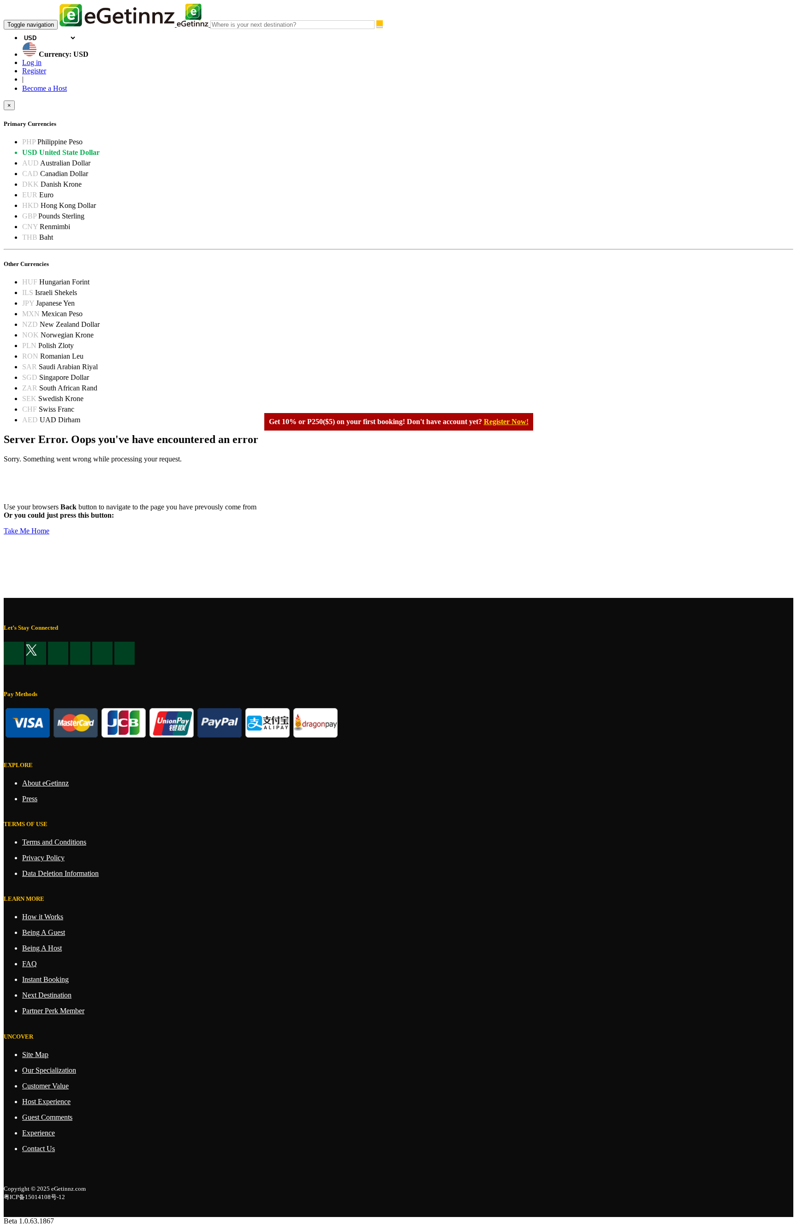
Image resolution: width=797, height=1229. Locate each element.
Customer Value (45, 1086)
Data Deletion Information (60, 873)
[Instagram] (124, 653)
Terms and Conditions (54, 842)
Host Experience (46, 1101)
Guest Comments (47, 1117)
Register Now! (506, 421)
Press (29, 799)
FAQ (29, 964)
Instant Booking (45, 979)
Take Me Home (26, 531)
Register (34, 71)
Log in (32, 62)
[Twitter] (36, 653)
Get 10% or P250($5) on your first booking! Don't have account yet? (375, 421)
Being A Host (42, 948)
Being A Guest (43, 932)
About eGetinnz (45, 783)
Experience (38, 1133)
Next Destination (46, 995)
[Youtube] (102, 653)
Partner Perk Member (53, 1011)
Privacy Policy (43, 858)
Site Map (35, 1054)
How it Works (42, 917)
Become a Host (44, 88)
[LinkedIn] (58, 653)
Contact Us (38, 1148)
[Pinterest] (80, 653)
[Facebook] (14, 653)
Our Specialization (49, 1070)
